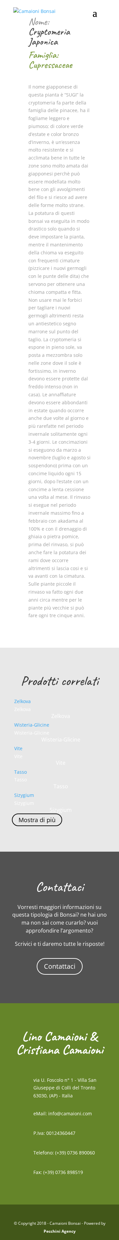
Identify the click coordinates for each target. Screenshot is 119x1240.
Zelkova (22, 701)
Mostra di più (37, 820)
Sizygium (24, 795)
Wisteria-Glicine (31, 725)
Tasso (20, 772)
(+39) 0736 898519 (63, 1172)
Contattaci (59, 966)
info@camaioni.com (70, 1113)
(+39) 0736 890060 (75, 1152)
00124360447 (60, 1133)
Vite (18, 748)
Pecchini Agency (60, 1231)
